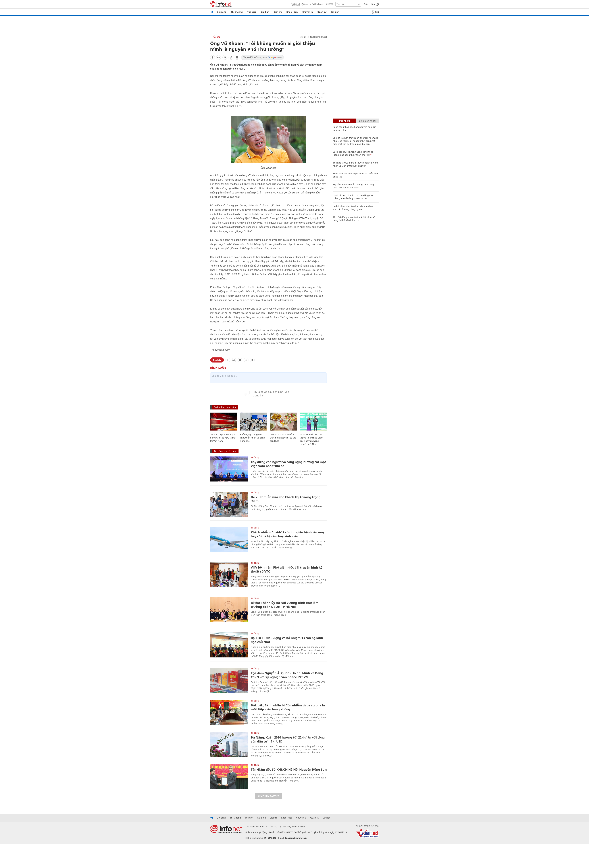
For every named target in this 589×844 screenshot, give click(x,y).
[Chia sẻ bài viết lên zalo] (218, 57)
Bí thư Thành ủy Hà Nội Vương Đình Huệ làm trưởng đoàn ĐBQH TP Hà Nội (285, 605)
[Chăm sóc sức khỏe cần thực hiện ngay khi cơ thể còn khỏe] (283, 422)
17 (371, 154)
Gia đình (264, 11)
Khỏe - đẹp (292, 11)
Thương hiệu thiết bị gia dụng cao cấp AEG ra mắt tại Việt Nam (223, 437)
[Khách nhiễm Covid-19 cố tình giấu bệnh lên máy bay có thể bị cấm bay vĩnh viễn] (229, 539)
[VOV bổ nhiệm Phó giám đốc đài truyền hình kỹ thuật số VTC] (229, 574)
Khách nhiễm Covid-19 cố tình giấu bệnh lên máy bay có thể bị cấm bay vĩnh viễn (288, 534)
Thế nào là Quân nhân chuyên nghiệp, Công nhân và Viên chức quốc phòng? (356, 164)
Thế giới (251, 11)
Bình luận (217, 360)
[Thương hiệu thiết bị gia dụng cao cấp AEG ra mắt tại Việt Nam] (223, 422)
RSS (377, 11)
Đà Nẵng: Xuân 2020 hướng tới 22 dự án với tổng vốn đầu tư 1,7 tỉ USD (288, 739)
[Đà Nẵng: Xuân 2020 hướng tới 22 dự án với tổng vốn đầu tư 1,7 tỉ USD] (229, 744)
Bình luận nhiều (367, 120)
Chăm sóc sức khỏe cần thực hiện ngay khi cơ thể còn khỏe (283, 437)
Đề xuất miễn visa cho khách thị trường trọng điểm (286, 499)
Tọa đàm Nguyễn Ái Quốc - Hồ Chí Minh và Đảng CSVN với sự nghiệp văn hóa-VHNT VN (287, 675)
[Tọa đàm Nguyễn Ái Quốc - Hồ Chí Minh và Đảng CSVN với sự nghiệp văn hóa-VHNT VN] (229, 680)
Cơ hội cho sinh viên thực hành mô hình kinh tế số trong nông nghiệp (353, 208)
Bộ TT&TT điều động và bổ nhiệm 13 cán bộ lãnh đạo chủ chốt (287, 640)
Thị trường (237, 11)
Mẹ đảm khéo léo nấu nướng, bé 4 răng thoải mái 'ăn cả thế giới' (353, 186)
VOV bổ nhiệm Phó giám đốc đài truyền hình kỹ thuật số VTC (286, 569)
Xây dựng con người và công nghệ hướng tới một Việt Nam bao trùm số (288, 464)
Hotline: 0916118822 (324, 4)
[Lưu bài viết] (237, 57)
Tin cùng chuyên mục (225, 451)
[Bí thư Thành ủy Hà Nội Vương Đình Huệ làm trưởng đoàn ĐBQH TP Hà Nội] (229, 609)
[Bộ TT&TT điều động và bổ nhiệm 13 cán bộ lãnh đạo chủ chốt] (229, 644)
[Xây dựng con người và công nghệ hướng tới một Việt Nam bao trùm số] (229, 468)
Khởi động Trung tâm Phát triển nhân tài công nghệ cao (252, 437)
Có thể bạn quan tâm (225, 407)
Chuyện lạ (307, 11)
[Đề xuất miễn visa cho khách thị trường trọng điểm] (229, 504)
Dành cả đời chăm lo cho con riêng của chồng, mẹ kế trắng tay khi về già (353, 197)
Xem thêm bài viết (268, 796)
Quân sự (321, 11)
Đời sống (221, 11)
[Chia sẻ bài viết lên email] (224, 57)
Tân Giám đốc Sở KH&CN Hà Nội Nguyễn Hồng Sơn (289, 769)
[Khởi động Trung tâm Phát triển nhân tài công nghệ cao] (253, 422)
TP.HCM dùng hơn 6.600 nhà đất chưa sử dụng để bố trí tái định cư (354, 219)
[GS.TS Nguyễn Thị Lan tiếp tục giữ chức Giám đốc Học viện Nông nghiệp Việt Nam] (313, 422)
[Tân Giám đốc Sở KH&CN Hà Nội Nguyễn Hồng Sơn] (229, 776)
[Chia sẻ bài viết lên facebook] (212, 57)
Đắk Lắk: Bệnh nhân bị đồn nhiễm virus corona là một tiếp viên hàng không (288, 707)
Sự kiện (335, 11)
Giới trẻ (278, 11)
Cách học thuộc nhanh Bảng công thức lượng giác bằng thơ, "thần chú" (353, 153)
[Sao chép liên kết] (231, 57)
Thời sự (215, 37)
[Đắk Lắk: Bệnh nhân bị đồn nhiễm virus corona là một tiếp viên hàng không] (229, 712)
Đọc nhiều (344, 120)
